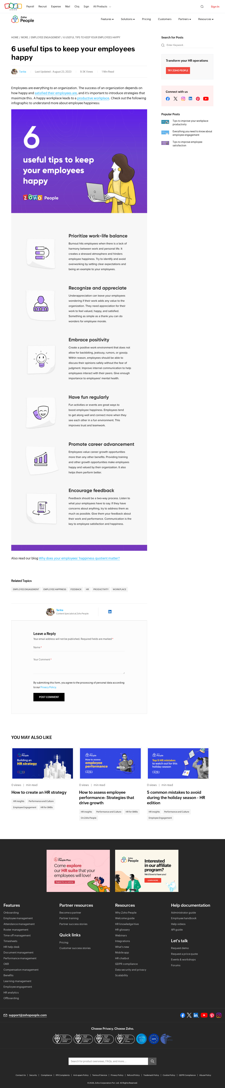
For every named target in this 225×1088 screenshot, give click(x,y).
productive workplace (93, 98)
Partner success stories (73, 924)
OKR (6, 963)
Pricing (146, 19)
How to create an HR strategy (39, 792)
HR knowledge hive (127, 924)
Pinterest (198, 99)
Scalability (121, 975)
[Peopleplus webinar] (78, 871)
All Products (100, 6)
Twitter (175, 99)
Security (33, 1075)
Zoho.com (13, 6)
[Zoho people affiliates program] (146, 871)
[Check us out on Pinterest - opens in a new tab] (211, 1015)
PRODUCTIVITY (100, 589)
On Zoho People (88, 818)
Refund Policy (133, 1075)
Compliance (46, 1075)
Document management (18, 952)
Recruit (42, 6)
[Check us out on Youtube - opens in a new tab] (204, 1015)
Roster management (16, 929)
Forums (175, 965)
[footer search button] (152, 1061)
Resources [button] (204, 19)
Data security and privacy (130, 969)
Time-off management (17, 935)
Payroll (30, 6)
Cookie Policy (169, 1075)
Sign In (215, 6)
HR (87, 589)
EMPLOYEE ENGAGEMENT (26, 589)
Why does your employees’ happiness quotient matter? (79, 558)
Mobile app (122, 952)
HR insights (18, 801)
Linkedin (190, 99)
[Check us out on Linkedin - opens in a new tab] (196, 1015)
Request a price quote (184, 953)
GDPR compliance (126, 963)
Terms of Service (99, 1075)
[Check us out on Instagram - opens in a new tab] (218, 1015)
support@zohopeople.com (28, 1015)
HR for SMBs (47, 807)
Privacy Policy (117, 1075)
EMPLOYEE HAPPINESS (54, 589)
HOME (14, 37)
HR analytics (11, 992)
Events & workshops (183, 959)
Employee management (18, 918)
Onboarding (11, 912)
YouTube (206, 99)
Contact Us (21, 1075)
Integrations (122, 941)
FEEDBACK (76, 589)
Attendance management (19, 924)
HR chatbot (122, 958)
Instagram (183, 99)
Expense (56, 6)
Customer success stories (75, 948)
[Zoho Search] (202, 6)
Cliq (77, 6)
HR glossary (122, 929)
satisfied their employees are (56, 93)
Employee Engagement (46, 37)
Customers (164, 19)
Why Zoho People (125, 912)
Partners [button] (183, 19)
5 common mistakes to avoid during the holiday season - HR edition (176, 797)
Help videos (178, 924)
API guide (177, 929)
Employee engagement (18, 986)
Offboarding (11, 998)
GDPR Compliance (187, 1075)
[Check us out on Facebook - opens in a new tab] (182, 1015)
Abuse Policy (205, 1075)
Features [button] (106, 19)
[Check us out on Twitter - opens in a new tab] (189, 1015)
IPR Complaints (63, 1075)
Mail (67, 6)
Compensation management (21, 969)
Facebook (168, 99)
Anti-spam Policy (81, 1075)
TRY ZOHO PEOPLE (178, 70)
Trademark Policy (151, 1075)
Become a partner (70, 912)
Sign (86, 6)
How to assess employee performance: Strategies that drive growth (106, 797)
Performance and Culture (41, 801)
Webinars (121, 935)
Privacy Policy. (48, 687)
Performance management (20, 958)
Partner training (69, 918)
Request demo (180, 948)
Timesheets (10, 941)
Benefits (8, 975)
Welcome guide (124, 918)
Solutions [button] (126, 19)
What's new (122, 946)
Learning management (17, 981)
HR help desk (12, 946)
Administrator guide (183, 912)
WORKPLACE (119, 589)
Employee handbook (184, 918)
